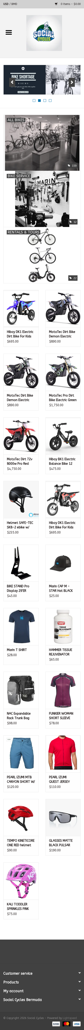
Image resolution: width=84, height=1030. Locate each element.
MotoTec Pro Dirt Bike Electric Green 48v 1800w (63, 398)
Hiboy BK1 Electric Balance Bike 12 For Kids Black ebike (62, 461)
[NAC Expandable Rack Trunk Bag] (21, 690)
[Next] (72, 82)
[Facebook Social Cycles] (34, 953)
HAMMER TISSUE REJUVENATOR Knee (60, 652)
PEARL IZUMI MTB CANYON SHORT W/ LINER (21, 779)
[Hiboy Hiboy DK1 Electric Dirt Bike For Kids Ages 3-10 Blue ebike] (21, 308)
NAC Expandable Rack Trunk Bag (19, 716)
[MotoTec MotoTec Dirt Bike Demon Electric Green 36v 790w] (21, 372)
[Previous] (12, 82)
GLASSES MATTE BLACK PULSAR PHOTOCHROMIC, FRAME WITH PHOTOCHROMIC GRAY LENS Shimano (61, 843)
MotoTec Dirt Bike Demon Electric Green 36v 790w (20, 398)
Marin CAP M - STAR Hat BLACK (61, 588)
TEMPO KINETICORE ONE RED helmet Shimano (20, 843)
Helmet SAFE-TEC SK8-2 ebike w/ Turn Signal (20, 525)
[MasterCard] (66, 1023)
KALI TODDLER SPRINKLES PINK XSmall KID (18, 906)
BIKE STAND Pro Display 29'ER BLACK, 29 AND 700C (18, 588)
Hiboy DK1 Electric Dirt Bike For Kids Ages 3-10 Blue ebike (20, 334)
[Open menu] (8, 32)
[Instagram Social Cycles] (50, 953)
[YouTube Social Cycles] (42, 953)
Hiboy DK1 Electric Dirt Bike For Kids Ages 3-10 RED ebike (62, 525)
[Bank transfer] (56, 1023)
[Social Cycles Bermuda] (51, 33)
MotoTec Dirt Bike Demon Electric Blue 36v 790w (62, 334)
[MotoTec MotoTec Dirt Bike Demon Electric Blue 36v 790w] (63, 308)
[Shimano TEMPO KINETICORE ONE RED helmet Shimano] (21, 817)
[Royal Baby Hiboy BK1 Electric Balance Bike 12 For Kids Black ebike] (63, 435)
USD (6, 4)
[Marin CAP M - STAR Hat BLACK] (63, 563)
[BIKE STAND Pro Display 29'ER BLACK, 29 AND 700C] (21, 563)
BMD (14, 4)
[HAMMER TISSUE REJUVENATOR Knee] (63, 626)
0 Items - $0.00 (70, 4)
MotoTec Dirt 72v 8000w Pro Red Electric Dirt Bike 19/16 (19, 461)
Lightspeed (70, 1018)
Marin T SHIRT (17, 650)
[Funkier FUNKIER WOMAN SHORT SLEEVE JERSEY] (63, 690)
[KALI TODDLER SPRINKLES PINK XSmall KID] (21, 881)
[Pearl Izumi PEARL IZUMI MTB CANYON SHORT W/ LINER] (21, 753)
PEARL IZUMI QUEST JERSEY (59, 779)
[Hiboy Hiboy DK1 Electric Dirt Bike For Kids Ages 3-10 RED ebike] (63, 499)
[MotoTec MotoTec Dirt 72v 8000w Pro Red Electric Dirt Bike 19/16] (21, 435)
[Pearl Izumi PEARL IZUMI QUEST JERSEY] (63, 753)
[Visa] (76, 1023)
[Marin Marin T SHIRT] (21, 626)
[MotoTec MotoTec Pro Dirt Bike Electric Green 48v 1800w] (63, 372)
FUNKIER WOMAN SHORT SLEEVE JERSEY (61, 716)
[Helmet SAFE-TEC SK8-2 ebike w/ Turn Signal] (21, 499)
